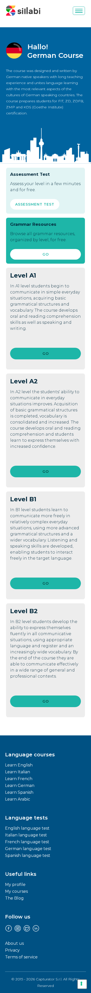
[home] (23, 10)
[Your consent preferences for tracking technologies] (82, 984)
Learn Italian (17, 771)
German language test (28, 848)
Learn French (18, 778)
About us (14, 943)
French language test (27, 841)
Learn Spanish (19, 792)
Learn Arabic (17, 799)
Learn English (19, 765)
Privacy (12, 950)
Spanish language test (27, 855)
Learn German (19, 785)
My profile (15, 884)
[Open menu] (79, 11)
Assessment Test (34, 204)
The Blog (14, 898)
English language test (27, 828)
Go (45, 254)
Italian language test (26, 835)
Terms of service (21, 957)
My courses (16, 891)
